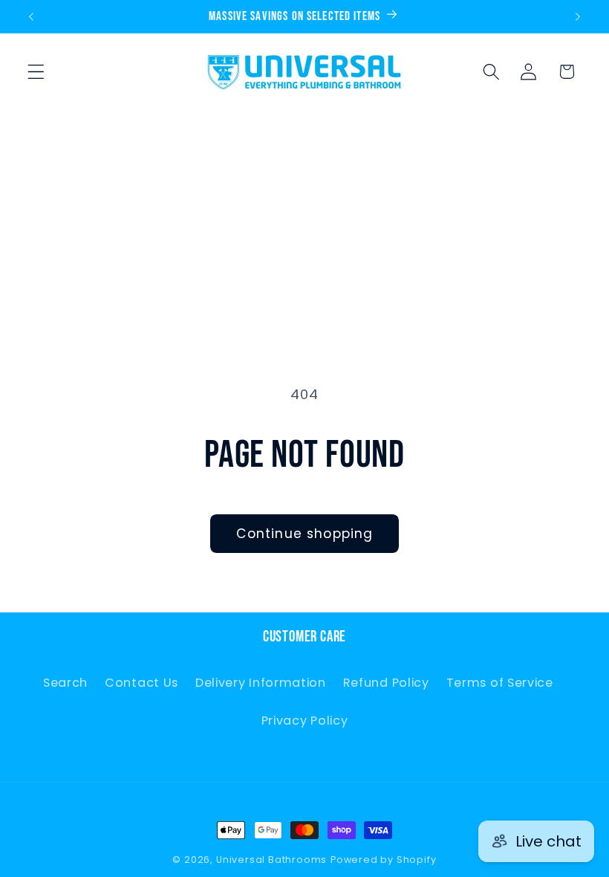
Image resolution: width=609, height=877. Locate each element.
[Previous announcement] (31, 16)
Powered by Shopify (383, 859)
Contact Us (141, 682)
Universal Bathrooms (271, 859)
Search (65, 682)
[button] (36, 72)
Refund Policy (386, 682)
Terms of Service (499, 682)
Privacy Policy (304, 720)
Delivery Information (260, 682)
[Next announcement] (577, 16)
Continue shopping (305, 534)
